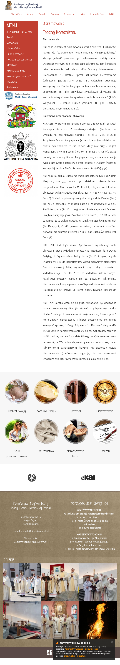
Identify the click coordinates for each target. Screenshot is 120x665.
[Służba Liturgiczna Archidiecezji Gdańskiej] (21, 181)
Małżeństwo (46, 451)
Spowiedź (42, 14)
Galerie (83, 14)
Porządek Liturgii (69, 14)
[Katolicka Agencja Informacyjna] (48, 478)
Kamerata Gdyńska (96, 14)
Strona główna (16, 14)
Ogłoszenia (55, 14)
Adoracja (30, 14)
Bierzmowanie (105, 411)
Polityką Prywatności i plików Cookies (81, 649)
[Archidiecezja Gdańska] (21, 147)
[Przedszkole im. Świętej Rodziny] (21, 116)
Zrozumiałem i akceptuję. (75, 656)
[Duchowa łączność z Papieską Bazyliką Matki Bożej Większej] (21, 62)
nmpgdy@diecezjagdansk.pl (35, 531)
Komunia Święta (46, 411)
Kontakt (111, 14)
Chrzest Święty (17, 411)
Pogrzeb (105, 451)
